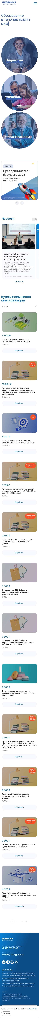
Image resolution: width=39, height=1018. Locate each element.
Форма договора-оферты (11, 981)
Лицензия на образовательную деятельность (18, 973)
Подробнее (33, 1009)
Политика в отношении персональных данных (18, 983)
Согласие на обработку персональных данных (18, 975)
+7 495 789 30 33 (10, 948)
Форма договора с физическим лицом (15, 978)
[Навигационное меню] (35, 3)
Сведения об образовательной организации (17, 986)
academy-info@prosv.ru (13, 955)
